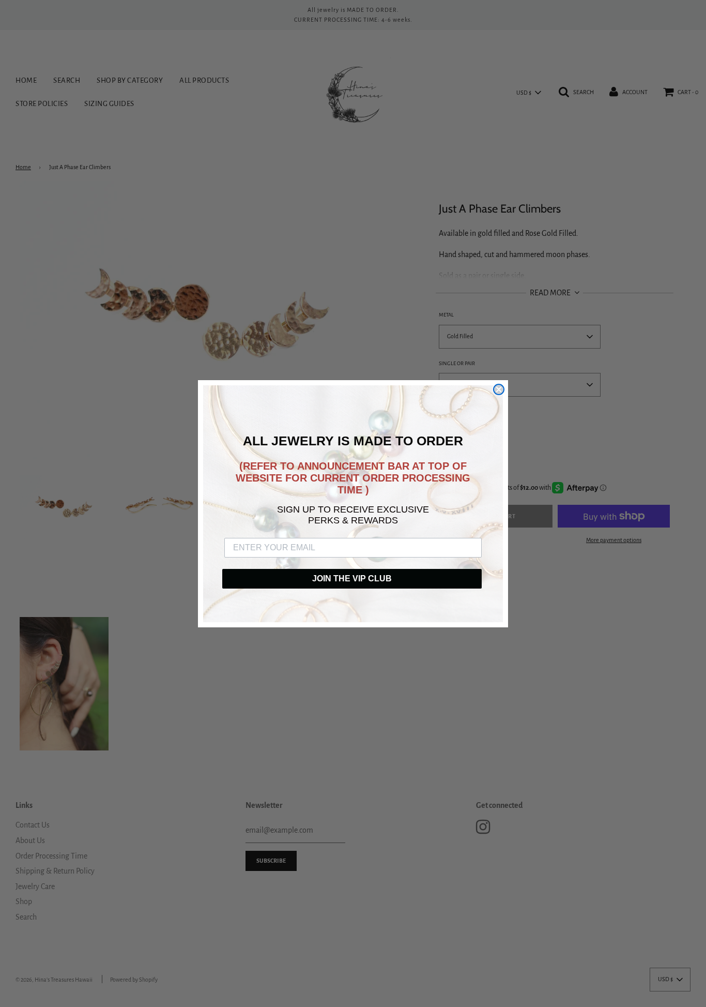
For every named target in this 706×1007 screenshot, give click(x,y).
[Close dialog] (499, 389)
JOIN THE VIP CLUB (352, 578)
